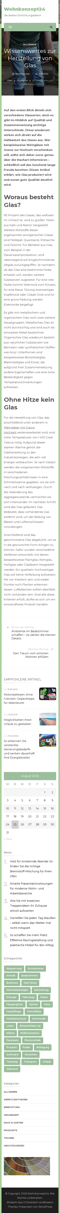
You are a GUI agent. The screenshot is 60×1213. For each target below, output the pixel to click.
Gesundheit (11, 1115)
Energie (11, 997)
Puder (26, 1047)
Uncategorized (14, 1145)
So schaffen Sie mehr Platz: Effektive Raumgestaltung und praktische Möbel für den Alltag (32, 940)
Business (12, 982)
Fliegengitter (14, 1004)
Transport (30, 1061)
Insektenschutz (16, 1018)
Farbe (44, 997)
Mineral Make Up (30, 1025)
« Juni (8, 839)
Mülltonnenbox (29, 1033)
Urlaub (47, 1061)
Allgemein (29, 44)
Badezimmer (29, 975)
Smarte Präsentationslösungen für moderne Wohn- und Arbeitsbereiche (31, 888)
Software (12, 1054)
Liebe (10, 1025)
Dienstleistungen (17, 990)
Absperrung (14, 968)
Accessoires (36, 968)
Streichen (31, 1054)
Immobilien (34, 1011)
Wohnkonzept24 (24, 9)
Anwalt (10, 975)
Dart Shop (30, 982)
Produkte (10, 1130)
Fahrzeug (28, 997)
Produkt (11, 1047)
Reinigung (42, 1047)
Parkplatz (12, 1040)
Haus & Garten (13, 1122)
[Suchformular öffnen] (51, 27)
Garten (33, 1004)
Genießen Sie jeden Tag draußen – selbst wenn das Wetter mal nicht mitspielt (33, 923)
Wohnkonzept (22, 74)
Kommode (39, 1018)
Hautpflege (13, 1011)
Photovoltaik (33, 1040)
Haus (47, 1004)
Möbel (10, 1033)
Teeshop (12, 1061)
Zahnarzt (12, 1068)
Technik (9, 1138)
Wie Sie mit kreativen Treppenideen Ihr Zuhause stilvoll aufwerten (28, 905)
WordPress (45, 1206)
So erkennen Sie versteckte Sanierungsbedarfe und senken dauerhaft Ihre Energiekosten (19, 749)
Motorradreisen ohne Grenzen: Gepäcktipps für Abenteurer (19, 699)
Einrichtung (41, 990)
